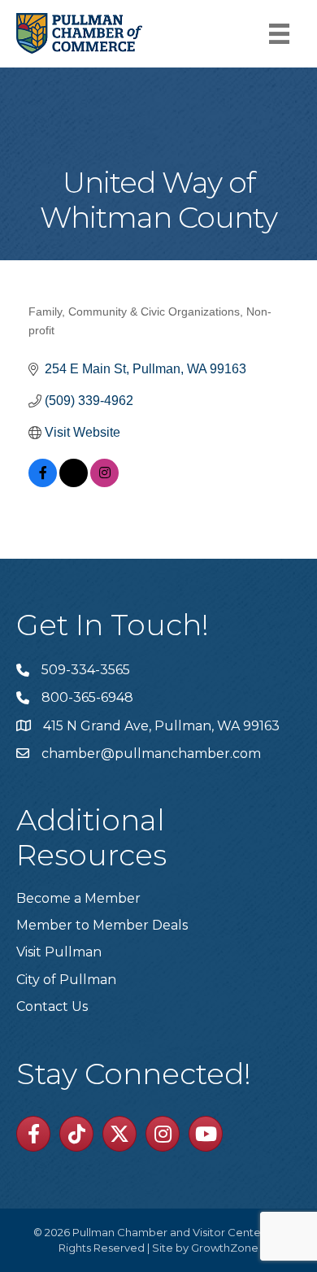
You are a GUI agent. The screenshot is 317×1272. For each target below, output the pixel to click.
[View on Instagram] (104, 483)
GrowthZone (224, 1247)
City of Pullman (66, 979)
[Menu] (279, 33)
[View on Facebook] (42, 483)
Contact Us (52, 1006)
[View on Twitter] (73, 483)
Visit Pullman (59, 952)
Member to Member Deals (102, 925)
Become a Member (78, 898)
